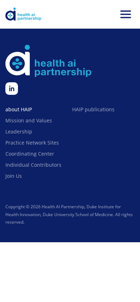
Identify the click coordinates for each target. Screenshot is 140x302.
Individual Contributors (33, 164)
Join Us (13, 175)
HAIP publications (93, 109)
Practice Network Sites (32, 142)
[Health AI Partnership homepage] (23, 14)
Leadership (18, 131)
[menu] (126, 14)
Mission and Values (28, 120)
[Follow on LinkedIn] (11, 88)
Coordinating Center (29, 153)
